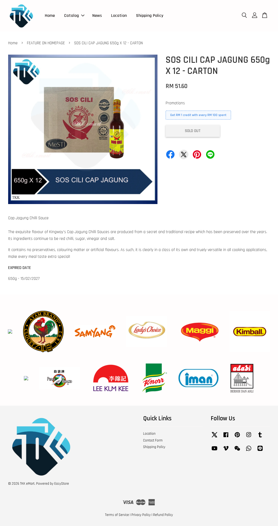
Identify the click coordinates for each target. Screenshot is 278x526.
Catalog (71, 15)
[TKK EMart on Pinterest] (237, 437)
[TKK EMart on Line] (260, 451)
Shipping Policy (149, 15)
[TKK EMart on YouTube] (214, 451)
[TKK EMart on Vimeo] (226, 451)
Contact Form (153, 440)
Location (119, 15)
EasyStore (61, 483)
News (97, 15)
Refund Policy (163, 515)
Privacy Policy (141, 515)
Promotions (175, 103)
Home (50, 15)
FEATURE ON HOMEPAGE (46, 43)
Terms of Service (117, 515)
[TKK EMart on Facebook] (226, 437)
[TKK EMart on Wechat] (237, 451)
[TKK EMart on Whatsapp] (248, 451)
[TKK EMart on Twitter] (214, 437)
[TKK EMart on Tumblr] (260, 437)
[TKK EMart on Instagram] (248, 437)
